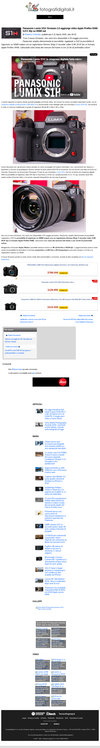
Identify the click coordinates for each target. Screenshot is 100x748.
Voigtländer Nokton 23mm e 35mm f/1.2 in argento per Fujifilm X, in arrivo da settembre (55, 490)
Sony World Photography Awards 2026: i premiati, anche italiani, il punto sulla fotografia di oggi (55, 426)
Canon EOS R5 (81, 104)
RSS (66, 718)
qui (33, 373)
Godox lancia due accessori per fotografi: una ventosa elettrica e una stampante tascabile (55, 445)
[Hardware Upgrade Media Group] (67, 716)
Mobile (56, 724)
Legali (24, 718)
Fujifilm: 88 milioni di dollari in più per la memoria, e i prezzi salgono (54, 549)
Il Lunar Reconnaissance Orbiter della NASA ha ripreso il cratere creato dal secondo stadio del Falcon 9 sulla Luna (55, 502)
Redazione (59, 718)
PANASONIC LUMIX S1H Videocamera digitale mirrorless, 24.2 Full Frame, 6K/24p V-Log (57, 265)
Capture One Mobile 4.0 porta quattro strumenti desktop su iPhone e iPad (55, 480)
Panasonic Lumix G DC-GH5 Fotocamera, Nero (57, 282)
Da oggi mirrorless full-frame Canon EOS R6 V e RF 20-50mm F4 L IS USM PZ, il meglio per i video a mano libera (55, 414)
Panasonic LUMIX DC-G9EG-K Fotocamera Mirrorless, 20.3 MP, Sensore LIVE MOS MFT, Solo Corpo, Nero (57, 299)
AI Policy (43, 718)
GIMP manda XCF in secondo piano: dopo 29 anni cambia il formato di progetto (55, 528)
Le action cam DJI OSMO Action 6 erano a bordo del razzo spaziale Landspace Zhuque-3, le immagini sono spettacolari (56, 458)
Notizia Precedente (28, 315)
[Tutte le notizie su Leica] (51, 386)
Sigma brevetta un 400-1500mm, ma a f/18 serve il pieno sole (55, 470)
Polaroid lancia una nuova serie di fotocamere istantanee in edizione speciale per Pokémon (55, 515)
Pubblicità (51, 718)
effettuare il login (17, 369)
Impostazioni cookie (76, 718)
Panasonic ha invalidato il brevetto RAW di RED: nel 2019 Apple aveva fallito (55, 591)
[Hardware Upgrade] (38, 716)
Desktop (44, 724)
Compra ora (63, 273)
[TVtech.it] (51, 716)
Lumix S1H (60, 172)
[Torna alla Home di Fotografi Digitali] (50, 11)
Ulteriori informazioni (50, 731)
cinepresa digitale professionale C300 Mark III (19, 104)
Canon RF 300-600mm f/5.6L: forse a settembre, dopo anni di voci (55, 581)
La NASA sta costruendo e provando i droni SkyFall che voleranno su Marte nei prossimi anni (56, 538)
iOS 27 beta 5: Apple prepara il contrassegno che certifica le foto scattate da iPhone (55, 571)
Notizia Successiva (84, 315)
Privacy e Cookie (33, 718)
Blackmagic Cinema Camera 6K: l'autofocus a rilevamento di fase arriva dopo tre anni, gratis (55, 560)
